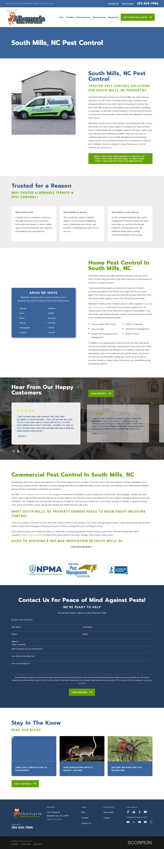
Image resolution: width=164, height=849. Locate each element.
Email (85, 634)
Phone (14, 634)
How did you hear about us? (23, 656)
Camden (51, 322)
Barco (22, 318)
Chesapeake (24, 327)
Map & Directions (54, 819)
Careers (107, 817)
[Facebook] (128, 812)
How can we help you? (21, 663)
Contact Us (113, 3)
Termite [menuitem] (70, 17)
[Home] (25, 17)
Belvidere (52, 318)
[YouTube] (145, 812)
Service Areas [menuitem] (99, 17)
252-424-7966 (147, 3)
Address (15, 642)
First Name (16, 627)
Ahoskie (22, 308)
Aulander (52, 308)
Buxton (22, 322)
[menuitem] (15, 844)
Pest (83, 812)
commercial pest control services (34, 494)
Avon (21, 313)
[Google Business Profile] (133, 812)
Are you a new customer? (22, 620)
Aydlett (51, 313)
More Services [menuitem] (83, 17)
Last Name (87, 627)
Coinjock (23, 332)
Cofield (51, 327)
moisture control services (31, 535)
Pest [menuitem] (61, 17)
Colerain (51, 332)
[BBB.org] (139, 812)
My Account (128, 3)
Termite (84, 817)
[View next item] (18, 451)
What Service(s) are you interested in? (27, 649)
